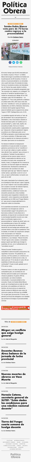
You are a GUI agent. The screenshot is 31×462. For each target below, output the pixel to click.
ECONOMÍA (25, 442)
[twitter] (13, 62)
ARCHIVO (25, 445)
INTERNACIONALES (19, 440)
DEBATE (19, 445)
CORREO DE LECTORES (9, 445)
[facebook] (10, 62)
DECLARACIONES (12, 447)
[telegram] (17, 62)
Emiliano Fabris (18, 37)
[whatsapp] (21, 62)
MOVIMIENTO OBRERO (15, 23)
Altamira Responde (15, 449)
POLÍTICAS (9, 440)
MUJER (18, 442)
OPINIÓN (20, 447)
